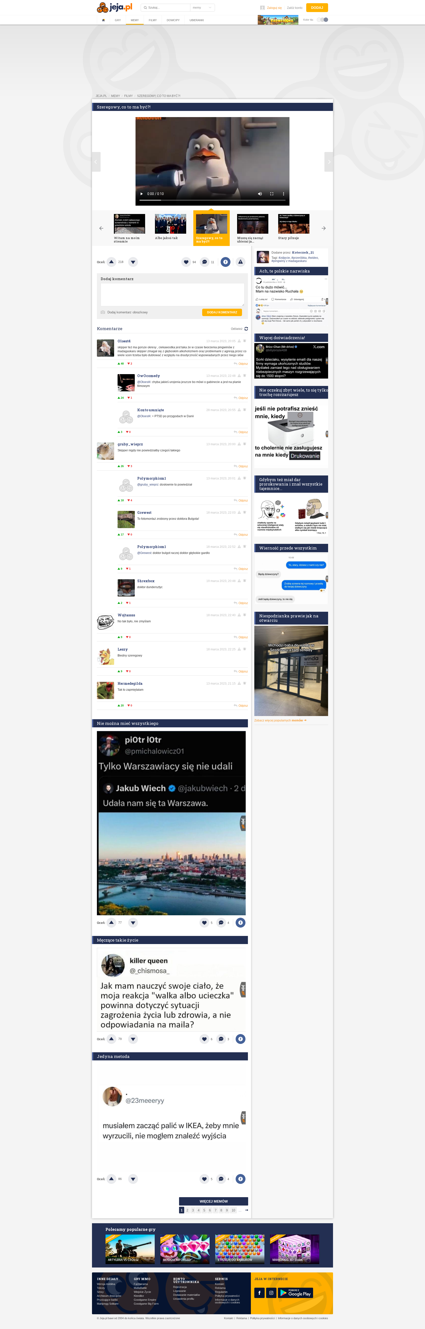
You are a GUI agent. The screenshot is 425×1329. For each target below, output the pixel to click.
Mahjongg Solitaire (108, 1303)
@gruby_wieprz (147, 484)
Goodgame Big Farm (146, 1303)
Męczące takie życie (117, 940)
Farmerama (141, 1284)
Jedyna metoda (113, 1056)
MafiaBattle (140, 1288)
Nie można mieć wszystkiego (127, 723)
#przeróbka (299, 258)
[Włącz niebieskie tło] (326, 19)
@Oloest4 (144, 382)
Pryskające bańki (107, 1299)
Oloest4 (124, 341)
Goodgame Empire (145, 1299)
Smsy (100, 1292)
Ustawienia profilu (183, 1299)
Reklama (220, 1288)
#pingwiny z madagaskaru (289, 261)
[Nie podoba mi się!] (139, 262)
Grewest (144, 512)
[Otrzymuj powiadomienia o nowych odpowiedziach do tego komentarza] (245, 375)
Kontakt (219, 1284)
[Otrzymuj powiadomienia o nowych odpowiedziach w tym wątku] (245, 341)
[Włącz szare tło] (322, 19)
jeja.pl (101, 95)
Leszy (123, 649)
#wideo (313, 258)
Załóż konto (295, 8)
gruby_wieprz (130, 444)
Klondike (139, 1296)
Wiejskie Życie (142, 1292)
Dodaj (317, 8)
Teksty (101, 1288)
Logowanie (179, 1291)
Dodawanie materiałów (186, 1295)
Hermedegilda (130, 683)
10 (233, 1210)
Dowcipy (173, 20)
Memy (135, 20)
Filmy (153, 20)
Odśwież (237, 329)
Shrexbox (146, 581)
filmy (128, 95)
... (240, 1210)
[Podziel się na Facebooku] (225, 262)
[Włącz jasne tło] (319, 19)
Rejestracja (180, 1287)
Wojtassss (126, 615)
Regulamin (221, 1292)
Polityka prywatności (227, 1296)
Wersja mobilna (106, 1284)
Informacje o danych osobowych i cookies (227, 1301)
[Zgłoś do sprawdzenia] (240, 262)
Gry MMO (142, 1279)
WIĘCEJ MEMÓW (214, 1201)
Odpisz (243, 364)
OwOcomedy (148, 375)
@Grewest (144, 553)
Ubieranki (197, 20)
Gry (118, 20)
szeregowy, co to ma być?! (158, 95)
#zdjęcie (284, 258)
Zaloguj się (274, 8)
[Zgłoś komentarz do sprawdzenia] (240, 341)
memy (115, 95)
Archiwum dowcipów (109, 1296)
